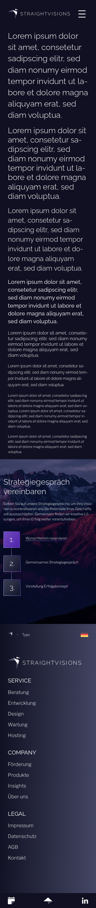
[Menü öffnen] (82, 14)
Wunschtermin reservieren (46, 538)
